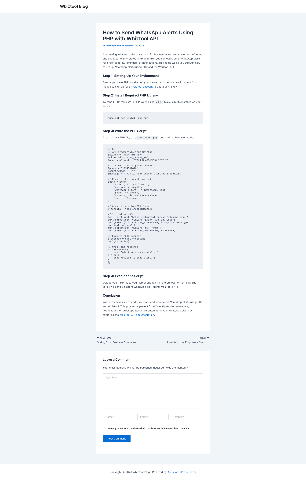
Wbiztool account (142, 86)
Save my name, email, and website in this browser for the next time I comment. (148, 428)
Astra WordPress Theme (182, 472)
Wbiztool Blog (74, 6)
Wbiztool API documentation (137, 314)
